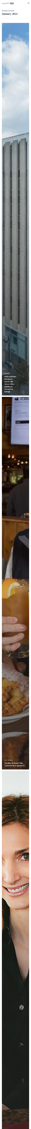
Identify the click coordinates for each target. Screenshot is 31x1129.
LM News (6, 373)
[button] (28, 3)
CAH (5, 760)
